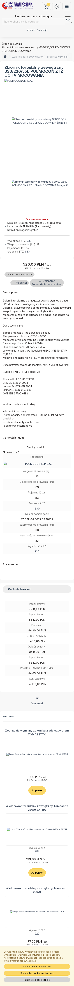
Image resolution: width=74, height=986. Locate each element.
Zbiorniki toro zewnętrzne (27, 56)
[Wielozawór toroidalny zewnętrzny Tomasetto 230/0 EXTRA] (37, 829)
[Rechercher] (68, 19)
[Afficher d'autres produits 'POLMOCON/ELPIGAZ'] (18, 80)
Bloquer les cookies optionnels (37, 973)
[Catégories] (66, 6)
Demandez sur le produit (19, 274)
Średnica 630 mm (57, 56)
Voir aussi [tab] (37, 703)
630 (27, 251)
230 (29, 240)
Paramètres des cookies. (37, 979)
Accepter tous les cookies (37, 966)
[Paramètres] (56, 6)
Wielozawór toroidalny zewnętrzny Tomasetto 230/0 (37, 890)
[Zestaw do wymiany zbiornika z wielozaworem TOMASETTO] (37, 754)
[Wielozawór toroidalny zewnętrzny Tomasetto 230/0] (37, 912)
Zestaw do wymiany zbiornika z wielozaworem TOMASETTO (37, 732)
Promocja (42, 30)
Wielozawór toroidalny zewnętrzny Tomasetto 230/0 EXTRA (37, 807)
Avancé (31, 30)
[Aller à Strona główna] (5, 57)
